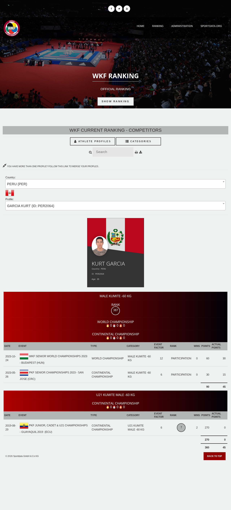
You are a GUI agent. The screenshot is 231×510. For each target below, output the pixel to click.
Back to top (214, 456)
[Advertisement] (115, 484)
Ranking (158, 26)
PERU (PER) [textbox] (17, 184)
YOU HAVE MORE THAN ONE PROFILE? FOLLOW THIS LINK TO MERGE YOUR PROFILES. (52, 166)
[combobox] (115, 183)
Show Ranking (115, 101)
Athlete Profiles (94, 141)
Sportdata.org (211, 26)
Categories (140, 141)
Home (140, 26)
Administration (182, 26)
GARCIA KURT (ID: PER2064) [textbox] (30, 206)
